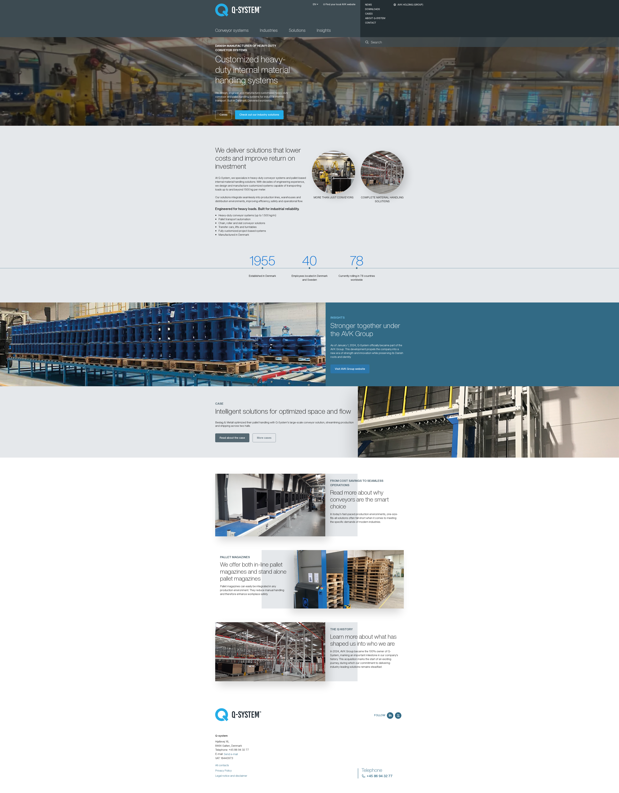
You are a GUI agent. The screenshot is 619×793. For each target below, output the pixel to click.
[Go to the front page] (239, 10)
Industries (269, 30)
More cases (264, 438)
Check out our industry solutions (259, 115)
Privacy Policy (223, 771)
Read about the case (232, 438)
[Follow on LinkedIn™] (390, 715)
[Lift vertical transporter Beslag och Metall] (488, 422)
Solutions (297, 30)
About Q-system (375, 18)
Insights (324, 30)
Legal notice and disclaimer (231, 776)
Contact (370, 22)
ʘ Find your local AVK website (339, 4)
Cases (369, 13)
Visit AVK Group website (350, 369)
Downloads (372, 9)
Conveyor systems (232, 30)
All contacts (222, 765)
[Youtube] (398, 715)
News (368, 4)
